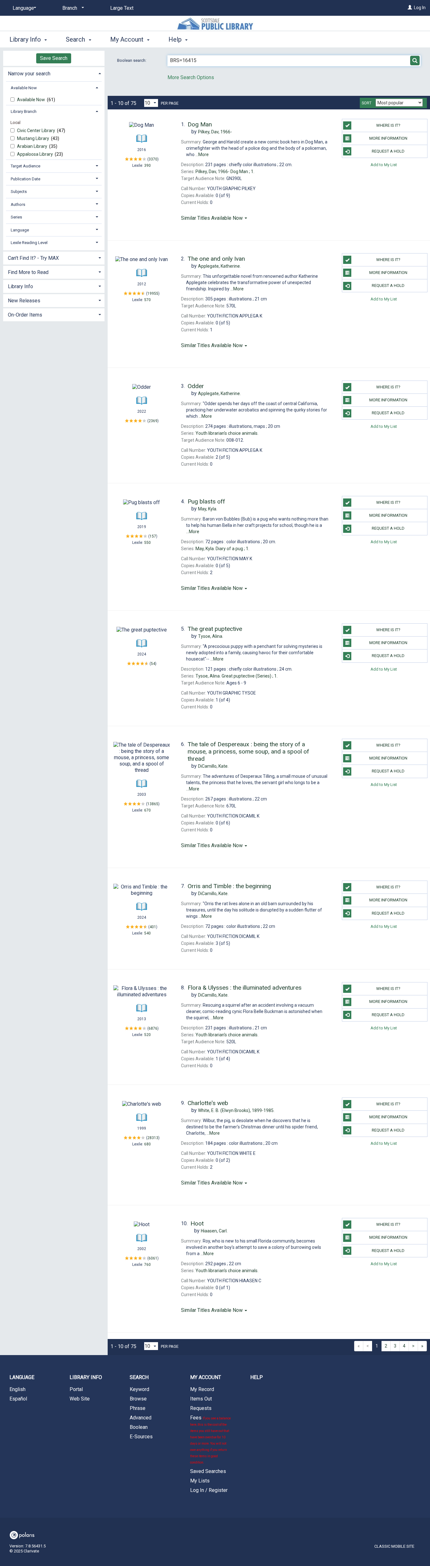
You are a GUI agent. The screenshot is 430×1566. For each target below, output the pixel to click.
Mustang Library (33, 138)
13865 (152, 804)
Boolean (139, 1427)
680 (147, 1144)
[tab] (54, 73)
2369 (153, 421)
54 (153, 663)
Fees (210, 1439)
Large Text (121, 8)
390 (147, 165)
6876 (153, 1028)
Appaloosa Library (35, 154)
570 (147, 300)
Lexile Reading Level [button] (29, 242)
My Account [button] (127, 39)
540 (147, 933)
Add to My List (384, 164)
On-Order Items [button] (25, 315)
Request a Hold (388, 151)
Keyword (139, 1389)
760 (147, 1264)
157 (153, 536)
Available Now (31, 99)
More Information (388, 138)
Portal (76, 1389)
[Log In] (410, 7)
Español (18, 1399)
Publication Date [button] (25, 179)
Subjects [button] (19, 191)
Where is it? (388, 125)
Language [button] (20, 230)
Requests (201, 1408)
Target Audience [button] (25, 166)
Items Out (201, 1399)
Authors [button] (18, 204)
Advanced (140, 1418)
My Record (202, 1389)
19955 (152, 293)
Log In (420, 7)
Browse (138, 1399)
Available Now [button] (24, 87)
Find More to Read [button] (28, 272)
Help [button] (175, 39)
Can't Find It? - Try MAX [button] (33, 258)
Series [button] (16, 217)
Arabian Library (32, 146)
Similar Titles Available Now (212, 218)
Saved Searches (208, 1471)
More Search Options (190, 77)
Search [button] (76, 39)
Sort (366, 103)
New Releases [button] (24, 301)
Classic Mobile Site (394, 1546)
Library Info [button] (25, 39)
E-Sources (141, 1437)
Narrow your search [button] (29, 74)
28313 (152, 1138)
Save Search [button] (53, 58)
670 (147, 810)
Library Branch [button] (24, 111)
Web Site (80, 1399)
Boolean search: (132, 60)
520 (147, 1035)
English (17, 1389)
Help (256, 1377)
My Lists (200, 1481)
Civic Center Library (36, 130)
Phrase (137, 1408)
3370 (153, 159)
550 (147, 542)
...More (202, 154)
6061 (153, 1258)
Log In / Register (209, 1490)
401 (153, 927)
